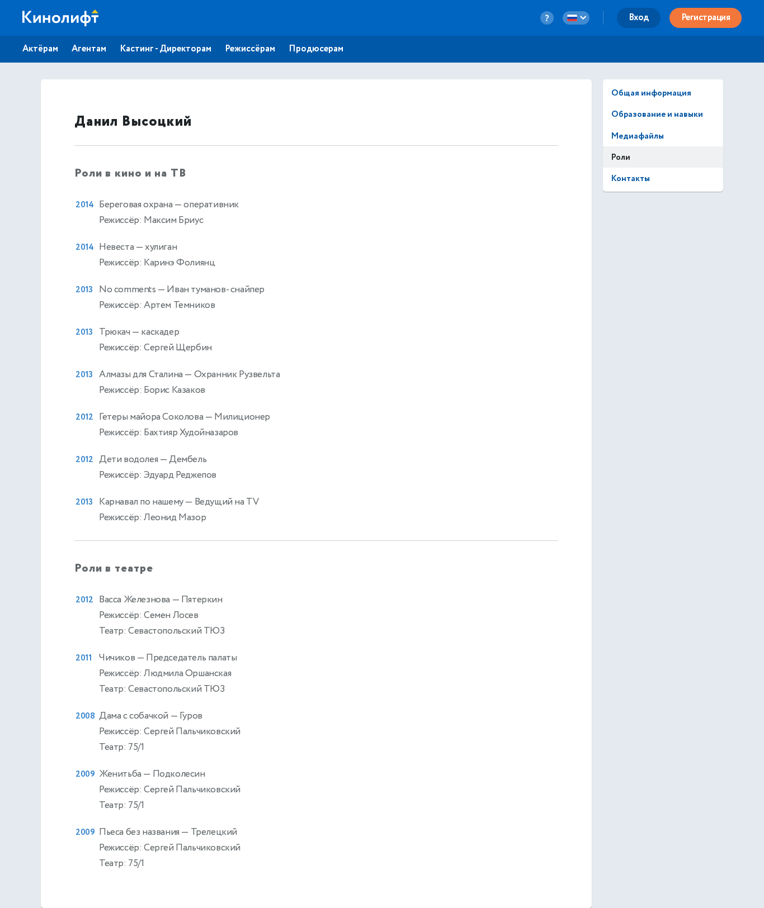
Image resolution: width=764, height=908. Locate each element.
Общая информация (651, 93)
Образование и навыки (657, 114)
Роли (620, 157)
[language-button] (576, 18)
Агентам (89, 49)
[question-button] (547, 18)
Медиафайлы (637, 136)
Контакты (630, 178)
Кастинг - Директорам (165, 49)
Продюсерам (316, 49)
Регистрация (705, 17)
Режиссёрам (250, 49)
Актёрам (40, 49)
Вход (639, 17)
